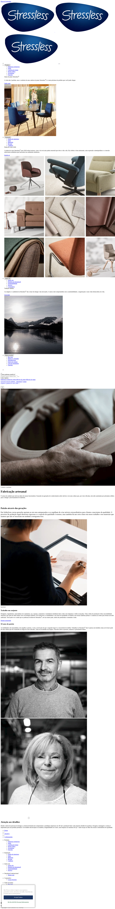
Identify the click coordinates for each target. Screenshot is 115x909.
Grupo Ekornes (12, 879)
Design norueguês (6, 620)
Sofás (9, 68)
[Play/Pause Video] (28, 818)
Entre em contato (13, 362)
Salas (9, 140)
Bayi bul (10, 357)
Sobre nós (7, 278)
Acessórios (11, 73)
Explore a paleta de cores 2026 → (10, 383)
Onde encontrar (9, 355)
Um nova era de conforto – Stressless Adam (13, 381)
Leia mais (7, 295)
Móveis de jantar (21, 379)
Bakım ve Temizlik (13, 358)
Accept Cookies (18, 897)
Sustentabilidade (12, 283)
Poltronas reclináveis (14, 67)
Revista (10, 144)
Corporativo (11, 286)
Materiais (10, 142)
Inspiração (7, 137)
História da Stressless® (14, 282)
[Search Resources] (18, 376)
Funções (10, 75)
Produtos (7, 65)
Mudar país (11, 875)
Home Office (11, 71)
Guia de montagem (13, 363)
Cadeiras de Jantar (13, 70)
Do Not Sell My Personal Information (18, 902)
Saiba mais (7, 83)
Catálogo (10, 145)
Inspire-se (7, 155)
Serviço (10, 285)
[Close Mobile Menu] (59, 63)
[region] (18, 896)
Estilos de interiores (13, 139)
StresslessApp (12, 360)
